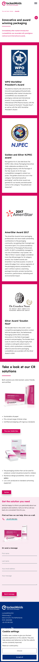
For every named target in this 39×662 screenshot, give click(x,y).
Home (11, 11)
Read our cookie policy (10, 645)
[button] (35, 3)
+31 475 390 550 (11, 519)
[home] (12, 4)
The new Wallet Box (11, 431)
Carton (6, 492)
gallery (6, 478)
